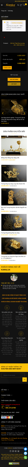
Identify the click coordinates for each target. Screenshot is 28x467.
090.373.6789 (10, 408)
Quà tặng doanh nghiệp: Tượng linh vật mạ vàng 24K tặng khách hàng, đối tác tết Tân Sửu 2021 (13, 119)
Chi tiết (15, 143)
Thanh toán (7, 67)
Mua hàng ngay (15, 148)
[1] (25, 5)
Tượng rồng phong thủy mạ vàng (10, 233)
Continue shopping (17, 22)
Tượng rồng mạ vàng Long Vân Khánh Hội (13, 183)
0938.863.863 (19, 434)
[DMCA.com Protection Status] (14, 463)
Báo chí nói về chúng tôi (21, 1)
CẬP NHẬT (14, 84)
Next (24, 113)
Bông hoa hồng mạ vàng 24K (10, 157)
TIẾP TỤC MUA (14, 75)
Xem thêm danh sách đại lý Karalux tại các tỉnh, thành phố (14, 443)
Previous (3, 113)
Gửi (25, 379)
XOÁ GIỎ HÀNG (14, 79)
